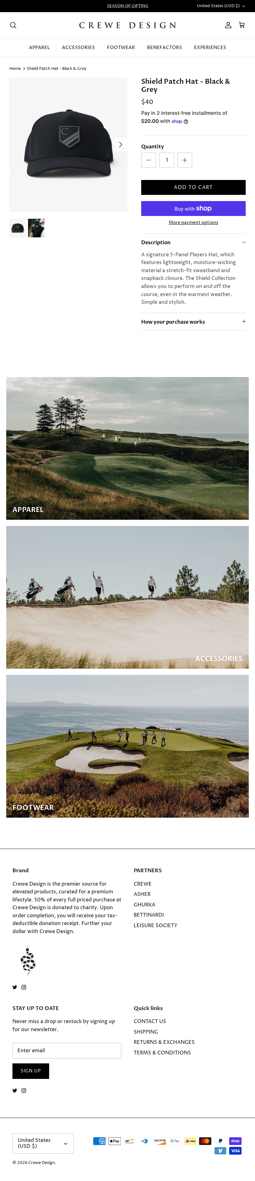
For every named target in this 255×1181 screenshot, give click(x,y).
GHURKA (144, 904)
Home (15, 68)
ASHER (142, 894)
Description (155, 242)
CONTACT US (150, 1021)
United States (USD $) (218, 6)
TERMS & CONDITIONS (162, 1052)
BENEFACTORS (164, 47)
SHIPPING (146, 1032)
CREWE (143, 884)
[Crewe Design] (127, 25)
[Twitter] (14, 987)
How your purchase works (173, 322)
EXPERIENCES (210, 47)
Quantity (152, 146)
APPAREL (39, 47)
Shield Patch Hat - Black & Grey (56, 68)
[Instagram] (23, 987)
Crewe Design (41, 1162)
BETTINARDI (149, 915)
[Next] (121, 144)
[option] (68, 145)
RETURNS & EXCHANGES (164, 1042)
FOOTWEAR (121, 47)
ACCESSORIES (78, 47)
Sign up (31, 1071)
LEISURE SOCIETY (156, 925)
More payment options (193, 223)
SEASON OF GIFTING (127, 6)
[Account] (227, 25)
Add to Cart (193, 187)
